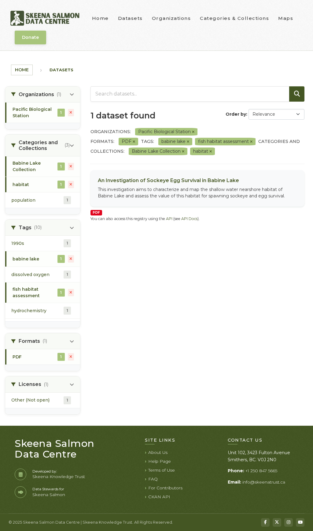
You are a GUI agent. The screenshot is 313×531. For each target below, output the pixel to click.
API (169, 218)
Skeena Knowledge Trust (58, 476)
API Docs (189, 218)
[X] (277, 522)
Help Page (159, 461)
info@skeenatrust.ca (263, 482)
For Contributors (165, 487)
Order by (236, 114)
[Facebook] (265, 522)
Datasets (130, 18)
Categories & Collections (234, 18)
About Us (158, 452)
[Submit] (296, 94)
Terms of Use (161, 470)
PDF (96, 213)
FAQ (153, 479)
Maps (285, 18)
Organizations (171, 18)
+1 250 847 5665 (261, 470)
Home (100, 18)
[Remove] (193, 132)
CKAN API (159, 496)
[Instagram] (288, 522)
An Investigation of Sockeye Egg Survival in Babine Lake (168, 180)
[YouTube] (300, 522)
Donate (30, 37)
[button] (42, 95)
